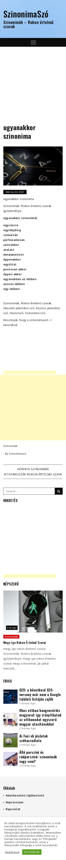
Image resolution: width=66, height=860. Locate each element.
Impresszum (14, 802)
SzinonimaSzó (26, 14)
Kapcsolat (13, 809)
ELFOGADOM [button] (31, 852)
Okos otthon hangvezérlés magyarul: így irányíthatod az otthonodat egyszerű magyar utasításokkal (40, 717)
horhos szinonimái (33, 469)
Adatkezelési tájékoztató (25, 795)
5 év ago (12, 627)
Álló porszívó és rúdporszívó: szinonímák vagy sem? (38, 757)
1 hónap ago (27, 703)
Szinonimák (10, 445)
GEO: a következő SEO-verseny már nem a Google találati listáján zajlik (40, 694)
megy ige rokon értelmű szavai (24, 643)
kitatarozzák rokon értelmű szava (33, 474)
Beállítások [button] (12, 852)
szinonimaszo (17, 453)
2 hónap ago (27, 728)
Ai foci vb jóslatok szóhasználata (33, 738)
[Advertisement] (33, 81)
